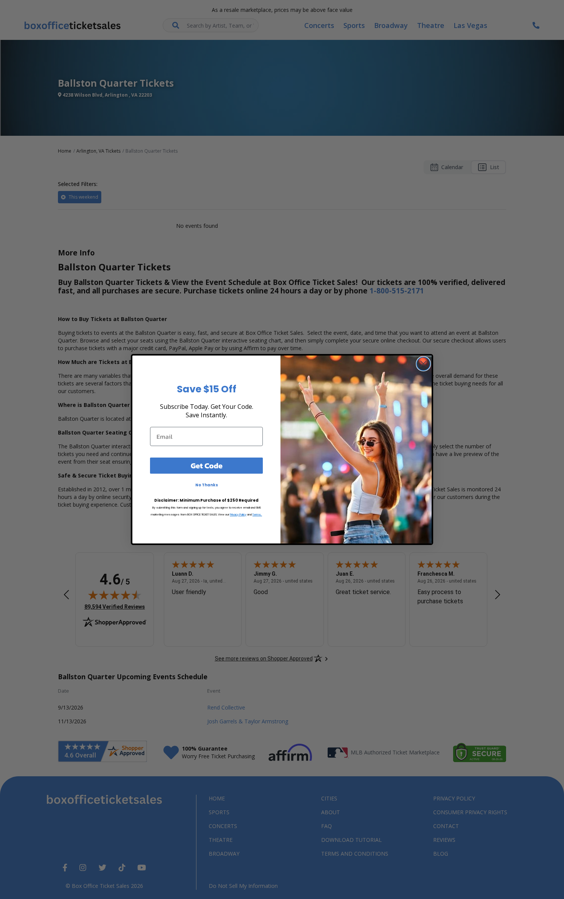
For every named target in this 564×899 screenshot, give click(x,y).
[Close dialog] (423, 363)
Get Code (207, 465)
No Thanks (206, 485)
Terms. (257, 514)
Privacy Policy (238, 514)
